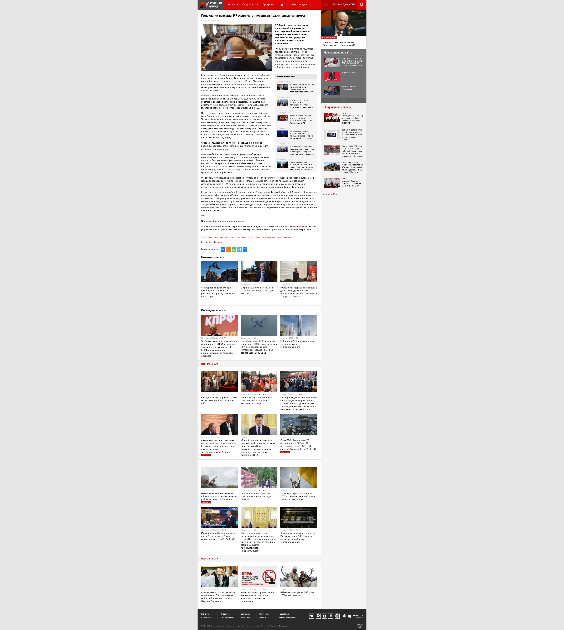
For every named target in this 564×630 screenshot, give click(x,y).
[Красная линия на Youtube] (330, 616)
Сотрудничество (227, 617)
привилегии (212, 237)
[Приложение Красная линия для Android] (344, 616)
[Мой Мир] (245, 249)
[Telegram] (239, 249)
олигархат (223, 237)
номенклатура (284, 237)
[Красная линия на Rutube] (337, 616)
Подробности (250, 4)
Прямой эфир (245, 617)
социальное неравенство (241, 237)
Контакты (205, 614)
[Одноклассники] (228, 249)
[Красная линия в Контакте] (311, 616)
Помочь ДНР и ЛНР (344, 4)
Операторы (225, 614)
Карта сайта (283, 626)
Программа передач (296, 4)
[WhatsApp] (234, 249)
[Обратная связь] (326, 5)
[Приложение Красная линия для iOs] (349, 616)
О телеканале (207, 617)
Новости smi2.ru (209, 364)
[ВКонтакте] (223, 249)
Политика (217, 242)
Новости (233, 4)
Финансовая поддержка (288, 617)
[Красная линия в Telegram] (318, 616)
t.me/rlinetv (300, 226)
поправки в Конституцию (265, 237)
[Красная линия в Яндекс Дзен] (324, 616)
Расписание (245, 614)
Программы (269, 4)
